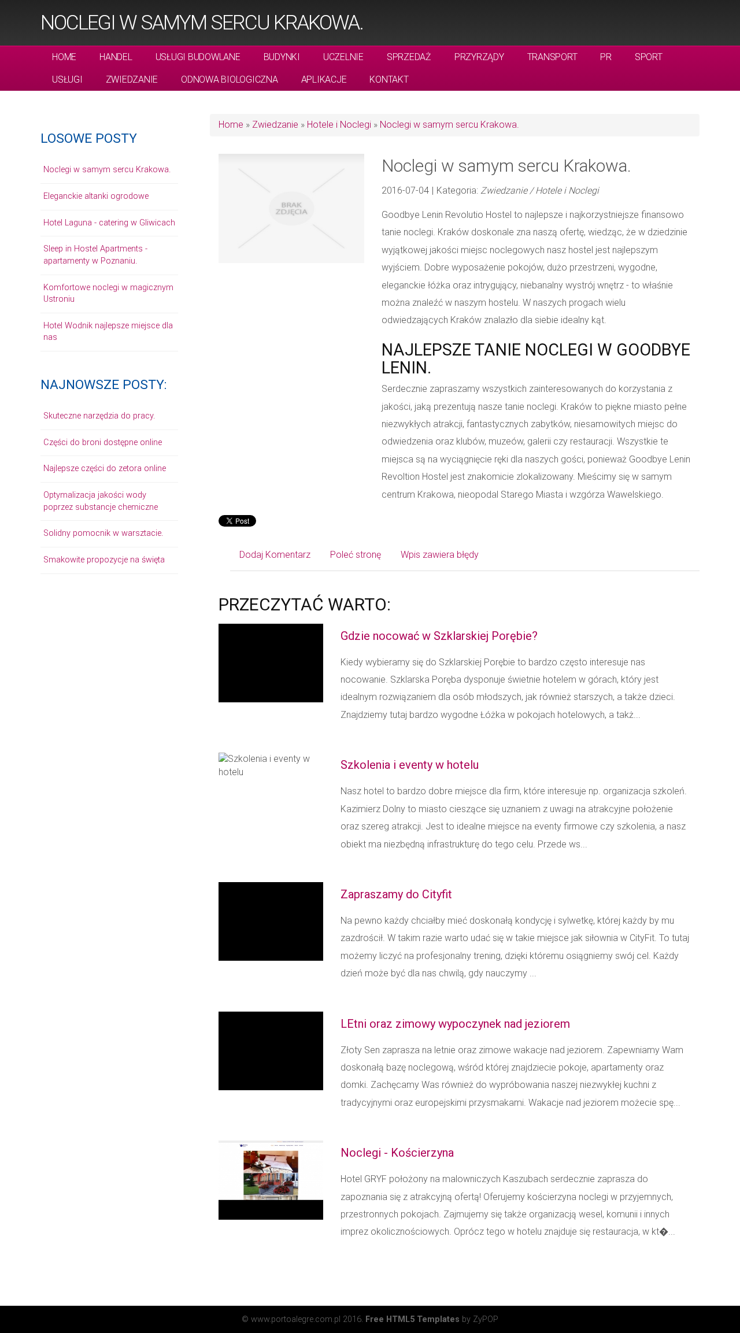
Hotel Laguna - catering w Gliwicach (109, 223)
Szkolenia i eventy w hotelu (410, 765)
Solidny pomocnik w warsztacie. (103, 533)
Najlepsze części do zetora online (104, 468)
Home (231, 124)
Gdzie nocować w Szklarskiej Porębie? (439, 636)
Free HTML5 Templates (412, 1319)
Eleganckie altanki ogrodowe (96, 196)
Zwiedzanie (275, 124)
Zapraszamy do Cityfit (396, 894)
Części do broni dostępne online (102, 442)
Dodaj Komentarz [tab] (274, 554)
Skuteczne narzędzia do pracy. (99, 416)
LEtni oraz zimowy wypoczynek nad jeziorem (455, 1024)
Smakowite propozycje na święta (104, 560)
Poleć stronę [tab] (355, 554)
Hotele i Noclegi (339, 124)
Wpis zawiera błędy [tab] (440, 554)
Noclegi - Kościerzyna (397, 1153)
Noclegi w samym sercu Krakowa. (201, 22)
